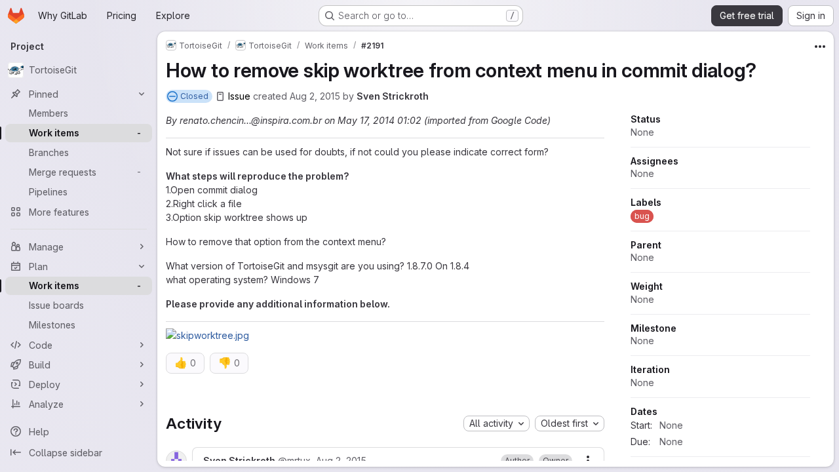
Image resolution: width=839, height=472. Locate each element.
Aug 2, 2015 (315, 96)
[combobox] (496, 423)
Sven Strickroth (393, 96)
